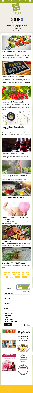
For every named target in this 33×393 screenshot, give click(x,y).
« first (7, 272)
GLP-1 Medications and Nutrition (15, 52)
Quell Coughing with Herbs (13, 198)
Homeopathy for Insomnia (13, 77)
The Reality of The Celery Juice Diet (14, 176)
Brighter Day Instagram (15, 19)
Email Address (8, 293)
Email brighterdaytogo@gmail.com (18, 19)
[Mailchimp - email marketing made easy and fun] (27, 325)
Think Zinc (6, 241)
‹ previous (16, 272)
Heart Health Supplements (13, 102)
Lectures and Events (11, 321)
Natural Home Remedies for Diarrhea (13, 128)
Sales (6, 317)
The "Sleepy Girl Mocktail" (13, 154)
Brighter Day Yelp (11, 19)
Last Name (7, 303)
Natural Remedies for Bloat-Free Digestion (15, 218)
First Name (7, 298)
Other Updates (9, 319)
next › (17, 277)
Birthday (6, 308)
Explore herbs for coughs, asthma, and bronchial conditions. (15, 200)
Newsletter (8, 315)
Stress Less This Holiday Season (15, 263)
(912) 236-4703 (17, 30)
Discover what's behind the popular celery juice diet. (14, 179)
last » (25, 277)
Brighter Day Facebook (21, 19)
